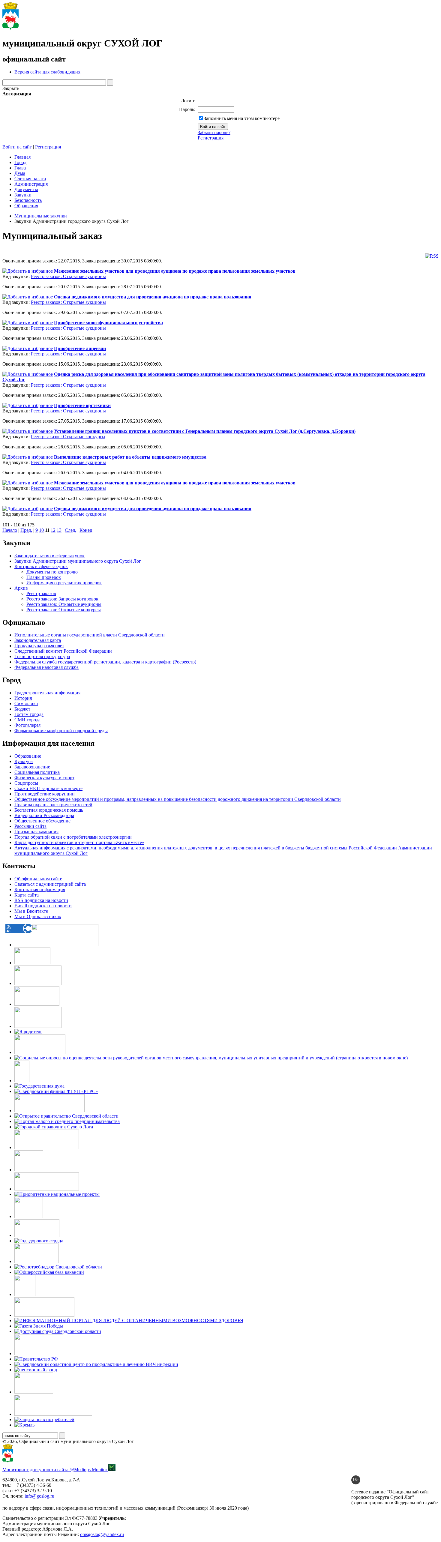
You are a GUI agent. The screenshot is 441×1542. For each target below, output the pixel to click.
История (23, 698)
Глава (20, 167)
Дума (19, 173)
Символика (26, 703)
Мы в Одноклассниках (37, 916)
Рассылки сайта (30, 826)
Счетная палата (30, 178)
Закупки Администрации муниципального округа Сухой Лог (77, 561)
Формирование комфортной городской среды (61, 730)
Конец (86, 530)
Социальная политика (37, 772)
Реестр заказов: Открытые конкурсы (68, 436)
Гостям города (29, 714)
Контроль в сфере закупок (41, 566)
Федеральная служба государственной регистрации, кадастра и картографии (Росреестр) (105, 661)
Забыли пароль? (214, 132)
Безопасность (28, 200)
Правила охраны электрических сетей (53, 804)
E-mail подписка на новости (43, 905)
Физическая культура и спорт (44, 777)
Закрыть (10, 88)
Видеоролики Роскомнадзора (44, 815)
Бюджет (22, 708)
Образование (27, 756)
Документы (26, 189)
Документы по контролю (52, 571)
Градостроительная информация (47, 692)
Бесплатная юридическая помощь (48, 810)
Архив (21, 588)
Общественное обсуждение (42, 820)
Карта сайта (26, 894)
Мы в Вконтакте (31, 911)
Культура (23, 761)
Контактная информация (39, 889)
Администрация (31, 184)
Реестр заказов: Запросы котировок (62, 598)
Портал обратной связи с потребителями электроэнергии (73, 837)
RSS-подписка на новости (41, 900)
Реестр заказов (41, 593)
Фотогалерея (27, 725)
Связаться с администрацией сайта (50, 884)
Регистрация (211, 137)
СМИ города (27, 719)
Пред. (26, 530)
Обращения (26, 205)
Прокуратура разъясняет (39, 645)
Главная (22, 157)
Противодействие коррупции (44, 793)
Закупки (23, 194)
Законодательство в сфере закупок (49, 555)
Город (20, 162)
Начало (9, 530)
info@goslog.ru (39, 1496)
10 (41, 530)
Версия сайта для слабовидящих (47, 71)
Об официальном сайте (38, 878)
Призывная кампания (36, 831)
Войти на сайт (17, 146)
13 (59, 530)
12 (53, 530)
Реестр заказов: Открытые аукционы (68, 276)
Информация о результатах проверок (64, 582)
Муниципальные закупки (40, 215)
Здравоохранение (32, 766)
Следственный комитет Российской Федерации (63, 651)
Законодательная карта (37, 640)
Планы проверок (43, 577)
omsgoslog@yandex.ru (102, 1534)
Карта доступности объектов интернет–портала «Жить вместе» (79, 842)
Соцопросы (26, 783)
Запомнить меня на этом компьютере (242, 118)
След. (70, 530)
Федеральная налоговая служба (46, 667)
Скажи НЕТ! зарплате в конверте (48, 788)
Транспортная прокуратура (42, 656)
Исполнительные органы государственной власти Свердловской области (89, 634)
